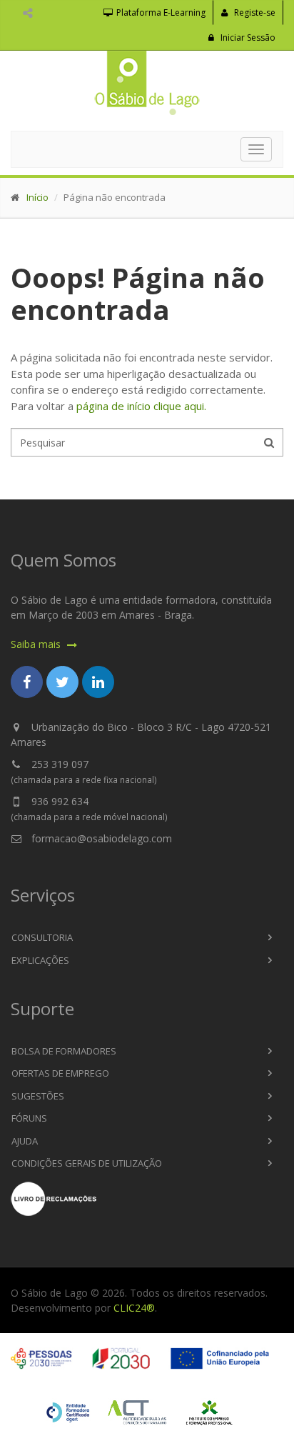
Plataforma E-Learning (160, 12)
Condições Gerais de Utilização (86, 1163)
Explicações (40, 960)
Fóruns (29, 1118)
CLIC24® (134, 1308)
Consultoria (42, 937)
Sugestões (37, 1096)
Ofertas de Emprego (60, 1073)
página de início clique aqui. (141, 406)
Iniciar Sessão (246, 37)
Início (37, 197)
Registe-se (253, 12)
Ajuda (24, 1141)
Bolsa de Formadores (63, 1050)
